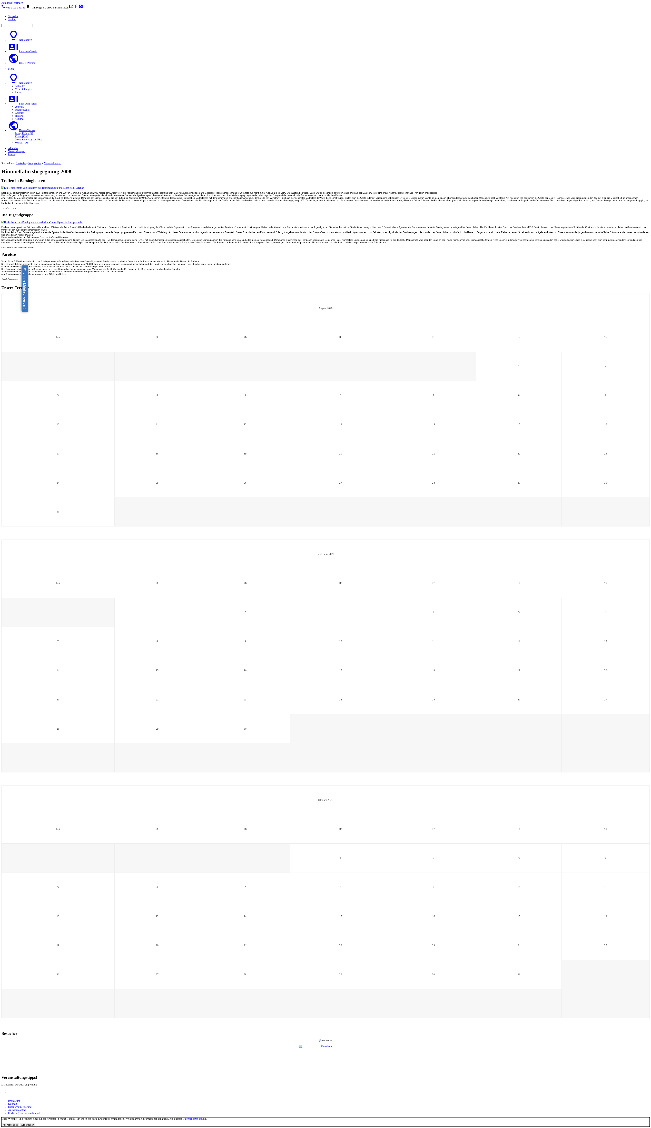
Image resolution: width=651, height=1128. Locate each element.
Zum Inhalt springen (12, 2)
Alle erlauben (27, 1125)
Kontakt (12, 1103)
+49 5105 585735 (15, 7)
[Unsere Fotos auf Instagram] (81, 7)
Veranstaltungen (52, 163)
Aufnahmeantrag (17, 1110)
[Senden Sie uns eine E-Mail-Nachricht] (71, 7)
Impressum (14, 1100)
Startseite (21, 163)
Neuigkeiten (34, 163)
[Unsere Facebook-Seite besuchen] (76, 7)
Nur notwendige (10, 1125)
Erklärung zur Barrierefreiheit (24, 1113)
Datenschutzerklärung (20, 1106)
